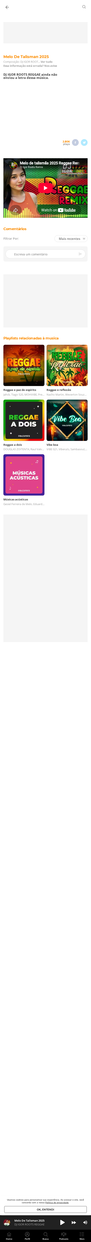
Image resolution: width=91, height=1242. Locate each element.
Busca (46, 1238)
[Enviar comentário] (80, 253)
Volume (85, 1222)
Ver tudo (46, 61)
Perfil (27, 1238)
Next (74, 1222)
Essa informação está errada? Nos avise (30, 65)
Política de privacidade (57, 1202)
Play (62, 1222)
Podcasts (63, 1238)
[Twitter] (84, 142)
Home (9, 1238)
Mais (82, 1238)
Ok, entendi (45, 1209)
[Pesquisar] (84, 6)
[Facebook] (75, 142)
